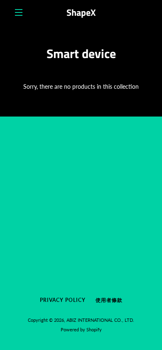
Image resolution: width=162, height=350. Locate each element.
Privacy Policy (63, 300)
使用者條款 (109, 300)
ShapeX (81, 12)
